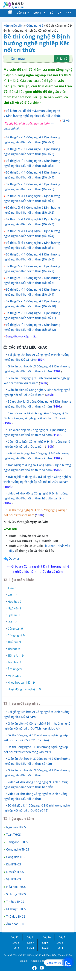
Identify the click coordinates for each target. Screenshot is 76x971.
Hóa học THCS (15, 887)
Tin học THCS (14, 902)
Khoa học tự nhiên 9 (21, 682)
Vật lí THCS (13, 879)
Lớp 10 (47, 937)
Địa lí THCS (13, 864)
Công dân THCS (16, 857)
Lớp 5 (60, 942)
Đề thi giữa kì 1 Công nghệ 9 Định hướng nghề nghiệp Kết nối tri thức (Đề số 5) (32, 186)
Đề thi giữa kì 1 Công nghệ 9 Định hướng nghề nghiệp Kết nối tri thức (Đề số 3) (32, 163)
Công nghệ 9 (34, 25)
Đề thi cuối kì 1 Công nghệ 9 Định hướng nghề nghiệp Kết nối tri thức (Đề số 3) (32, 221)
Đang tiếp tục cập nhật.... (22, 336)
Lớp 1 (60, 948)
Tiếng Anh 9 (16, 655)
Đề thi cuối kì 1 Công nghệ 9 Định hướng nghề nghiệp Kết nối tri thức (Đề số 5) (32, 245)
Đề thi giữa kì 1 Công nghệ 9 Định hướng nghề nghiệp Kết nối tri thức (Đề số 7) (32, 268)
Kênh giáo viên (14, 25)
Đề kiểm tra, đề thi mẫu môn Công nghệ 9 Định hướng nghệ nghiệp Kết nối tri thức (32, 113)
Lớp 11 (31, 937)
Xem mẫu (18, 58)
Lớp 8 (16, 942)
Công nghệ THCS (17, 849)
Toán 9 (12, 588)
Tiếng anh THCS (16, 842)
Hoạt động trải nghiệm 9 (24, 689)
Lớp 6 (45, 942)
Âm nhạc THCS (15, 924)
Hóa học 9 (14, 601)
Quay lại (13, 558)
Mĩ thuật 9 (14, 676)
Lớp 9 (62, 937)
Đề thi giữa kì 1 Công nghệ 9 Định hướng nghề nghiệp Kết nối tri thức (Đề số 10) (32, 303)
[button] (68, 13)
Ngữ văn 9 (15, 608)
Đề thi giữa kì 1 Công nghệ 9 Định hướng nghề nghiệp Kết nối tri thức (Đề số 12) (32, 327)
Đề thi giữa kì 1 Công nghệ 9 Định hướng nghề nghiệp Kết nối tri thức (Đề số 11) (32, 315)
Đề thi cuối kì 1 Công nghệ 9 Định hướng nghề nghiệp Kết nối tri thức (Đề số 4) (32, 233)
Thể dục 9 (14, 642)
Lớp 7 (30, 942)
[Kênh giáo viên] (13, 4)
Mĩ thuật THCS (15, 909)
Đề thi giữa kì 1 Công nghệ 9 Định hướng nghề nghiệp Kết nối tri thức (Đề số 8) (32, 280)
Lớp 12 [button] (22, 12)
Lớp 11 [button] (38, 12)
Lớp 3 (30, 948)
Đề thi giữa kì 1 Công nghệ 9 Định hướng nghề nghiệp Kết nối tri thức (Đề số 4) (32, 174)
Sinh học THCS (15, 894)
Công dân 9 (15, 628)
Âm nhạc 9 (15, 669)
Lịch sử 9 (14, 615)
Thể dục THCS (15, 916)
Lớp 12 (15, 937)
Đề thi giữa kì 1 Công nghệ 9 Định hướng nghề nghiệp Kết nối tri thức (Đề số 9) (32, 291)
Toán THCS (13, 834)
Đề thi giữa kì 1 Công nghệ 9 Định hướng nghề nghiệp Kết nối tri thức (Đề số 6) (32, 256)
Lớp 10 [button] (54, 12)
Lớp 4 (16, 948)
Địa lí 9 (12, 622)
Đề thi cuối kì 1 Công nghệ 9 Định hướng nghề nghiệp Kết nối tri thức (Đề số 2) (32, 209)
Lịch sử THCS (14, 872)
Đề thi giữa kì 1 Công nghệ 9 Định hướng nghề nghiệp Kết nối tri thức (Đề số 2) (32, 151)
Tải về (63, 58)
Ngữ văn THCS (15, 827)
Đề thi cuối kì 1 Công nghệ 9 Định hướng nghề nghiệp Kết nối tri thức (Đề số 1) (32, 198)
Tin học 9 (14, 649)
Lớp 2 (45, 948)
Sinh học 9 (15, 662)
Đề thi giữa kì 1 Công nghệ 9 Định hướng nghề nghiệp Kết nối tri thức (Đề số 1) (32, 139)
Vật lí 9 (12, 595)
